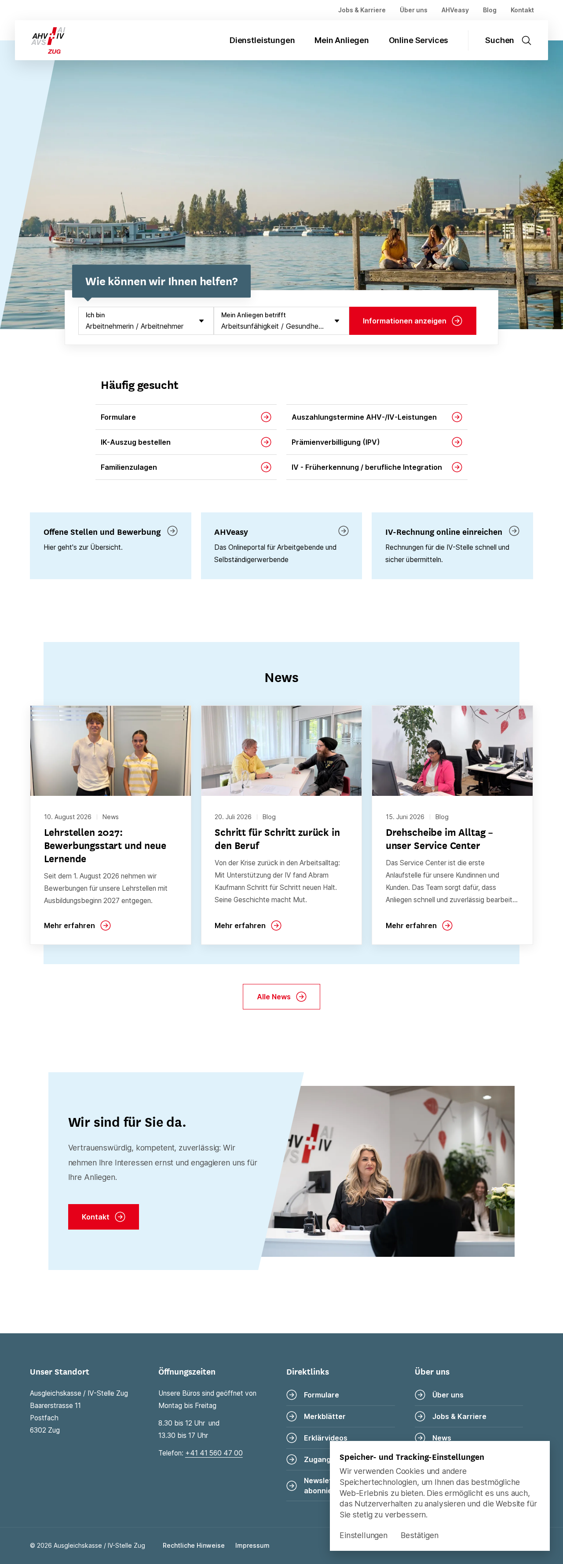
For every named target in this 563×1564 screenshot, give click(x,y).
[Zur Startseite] (41, 40)
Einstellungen (364, 1535)
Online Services (419, 40)
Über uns (414, 10)
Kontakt (522, 10)
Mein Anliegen (341, 40)
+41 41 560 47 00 (214, 1453)
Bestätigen (420, 1535)
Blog (490, 10)
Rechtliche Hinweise (194, 1545)
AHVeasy (455, 10)
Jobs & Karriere (362, 10)
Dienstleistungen (262, 40)
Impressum (252, 1545)
